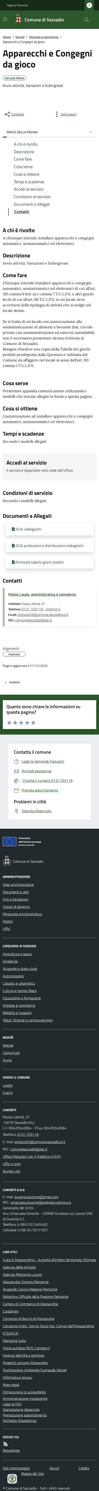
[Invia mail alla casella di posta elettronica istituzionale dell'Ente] (40, 1141)
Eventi (8, 1092)
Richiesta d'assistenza (19, 1420)
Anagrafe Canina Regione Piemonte (30, 1289)
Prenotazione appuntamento (25, 1415)
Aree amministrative (18, 884)
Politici (8, 921)
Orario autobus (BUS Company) (26, 1348)
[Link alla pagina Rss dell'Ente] (5, 1444)
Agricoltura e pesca (17, 954)
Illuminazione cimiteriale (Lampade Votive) (35, 1370)
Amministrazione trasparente (25, 1398)
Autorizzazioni (13, 976)
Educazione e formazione (22, 998)
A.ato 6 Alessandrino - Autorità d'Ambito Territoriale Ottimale (49, 1260)
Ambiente (10, 961)
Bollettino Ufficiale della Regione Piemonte (35, 1296)
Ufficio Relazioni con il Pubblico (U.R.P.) (32, 1156)
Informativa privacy (17, 1377)
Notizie (8, 1045)
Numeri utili (11, 1171)
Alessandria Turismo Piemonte (26, 1282)
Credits (84, 1468)
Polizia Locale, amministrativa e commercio (42, 594)
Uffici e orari (12, 1164)
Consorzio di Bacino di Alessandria (28, 1318)
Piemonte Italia (14, 1340)
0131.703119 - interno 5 (40, 609)
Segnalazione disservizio (21, 1409)
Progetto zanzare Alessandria (25, 1362)
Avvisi (7, 1060)
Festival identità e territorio (23, 1355)
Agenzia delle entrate (19, 1267)
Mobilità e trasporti (17, 1012)
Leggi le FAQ (12, 1404)
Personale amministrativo (22, 914)
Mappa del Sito (32, 1473)
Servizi (19, 36)
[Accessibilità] (12, 1479)
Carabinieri (11, 1311)
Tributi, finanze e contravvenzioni (28, 1020)
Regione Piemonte (17, 5)
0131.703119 (28, 1134)
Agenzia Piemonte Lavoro (22, 1274)
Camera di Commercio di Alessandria (30, 1304)
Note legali (11, 1384)
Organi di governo (16, 906)
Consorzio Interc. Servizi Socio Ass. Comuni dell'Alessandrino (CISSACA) (48, 1329)
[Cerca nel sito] (84, 19)
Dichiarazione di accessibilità (24, 1392)
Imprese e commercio (43, 36)
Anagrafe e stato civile (20, 968)
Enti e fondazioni (15, 899)
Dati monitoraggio (16, 1468)
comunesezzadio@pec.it (33, 620)
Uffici (6, 928)
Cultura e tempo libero (20, 990)
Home (7, 36)
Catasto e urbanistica (19, 983)
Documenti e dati (16, 892)
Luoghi (8, 1085)
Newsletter (11, 1450)
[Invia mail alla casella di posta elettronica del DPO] (36, 1197)
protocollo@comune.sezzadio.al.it (42, 614)
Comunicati (11, 1052)
